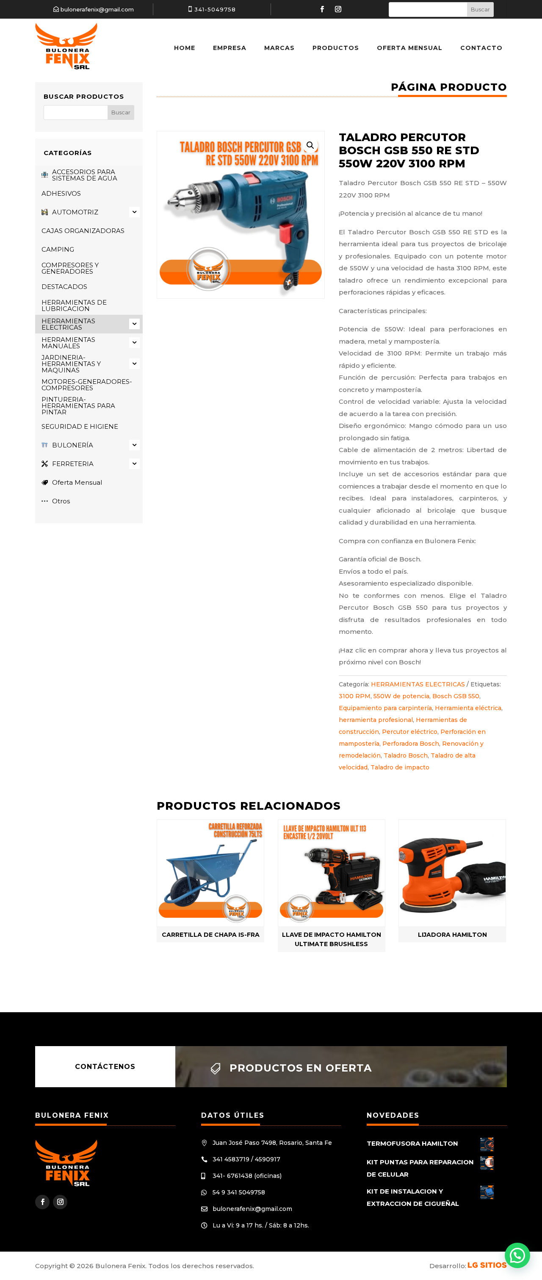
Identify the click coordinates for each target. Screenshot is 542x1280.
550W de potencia (401, 696)
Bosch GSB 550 (455, 696)
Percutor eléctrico (409, 732)
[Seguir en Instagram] (338, 9)
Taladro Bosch (406, 755)
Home (184, 48)
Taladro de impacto (400, 767)
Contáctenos (105, 1067)
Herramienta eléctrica (468, 708)
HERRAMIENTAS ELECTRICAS (418, 684)
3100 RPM (355, 696)
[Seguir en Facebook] (321, 9)
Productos (335, 48)
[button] (310, 145)
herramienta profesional (376, 720)
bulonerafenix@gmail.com (97, 9)
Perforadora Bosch (410, 743)
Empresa (229, 48)
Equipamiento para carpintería (385, 708)
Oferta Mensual (409, 48)
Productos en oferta (301, 1068)
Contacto (481, 48)
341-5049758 (215, 9)
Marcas (279, 48)
